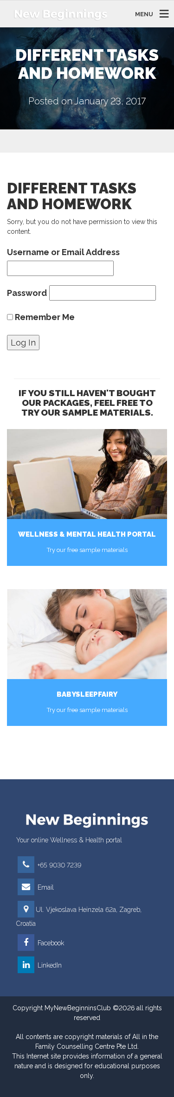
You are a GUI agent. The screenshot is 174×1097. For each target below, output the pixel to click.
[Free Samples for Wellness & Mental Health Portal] (87, 474)
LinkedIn (49, 965)
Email (45, 887)
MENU (144, 13)
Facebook (50, 943)
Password (27, 293)
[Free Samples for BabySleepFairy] (87, 634)
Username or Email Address (63, 252)
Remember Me (44, 317)
